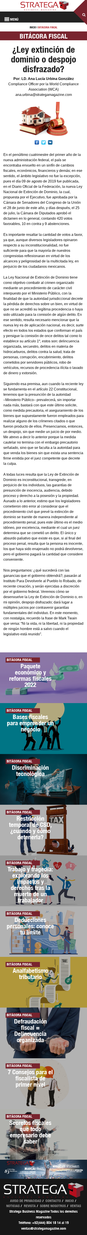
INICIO (33, 27)
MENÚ (14, 19)
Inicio (69, 1201)
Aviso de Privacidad (25, 1201)
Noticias (13, 1206)
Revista (30, 1206)
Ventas (75, 1206)
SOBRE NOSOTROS (53, 1206)
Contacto (53, 1201)
